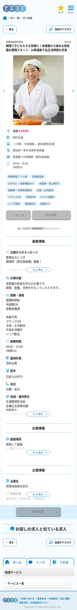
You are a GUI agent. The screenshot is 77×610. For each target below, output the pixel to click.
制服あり (45, 204)
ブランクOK (14, 197)
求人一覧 (15, 18)
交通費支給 (38, 176)
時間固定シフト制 (17, 176)
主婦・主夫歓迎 (45, 190)
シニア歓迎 (14, 204)
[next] (73, 90)
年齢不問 (30, 197)
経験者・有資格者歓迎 (20, 190)
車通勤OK (30, 204)
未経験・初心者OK (49, 183)
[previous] (4, 90)
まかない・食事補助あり (21, 183)
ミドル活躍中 (47, 197)
